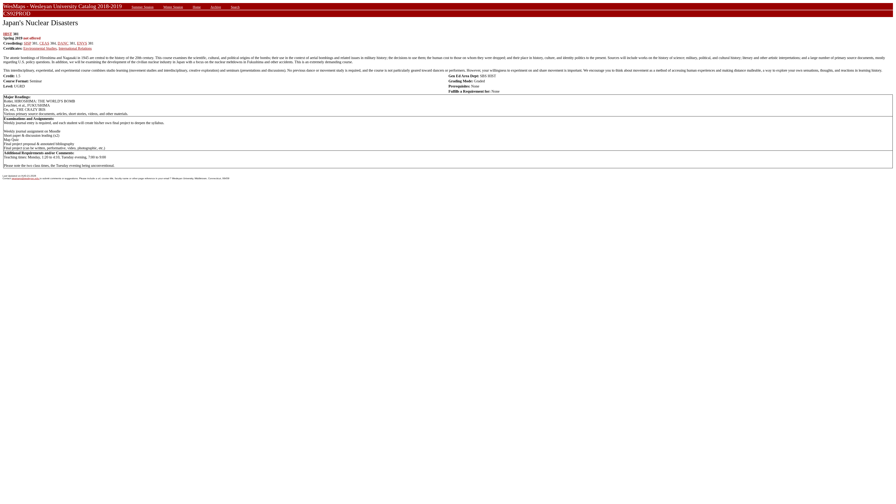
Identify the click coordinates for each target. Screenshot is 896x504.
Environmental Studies (40, 48)
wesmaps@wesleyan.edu (26, 178)
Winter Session (173, 7)
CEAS (44, 43)
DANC (63, 43)
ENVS (82, 43)
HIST (7, 34)
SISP (27, 43)
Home (197, 7)
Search (235, 7)
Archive (215, 7)
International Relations (75, 48)
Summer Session (143, 7)
